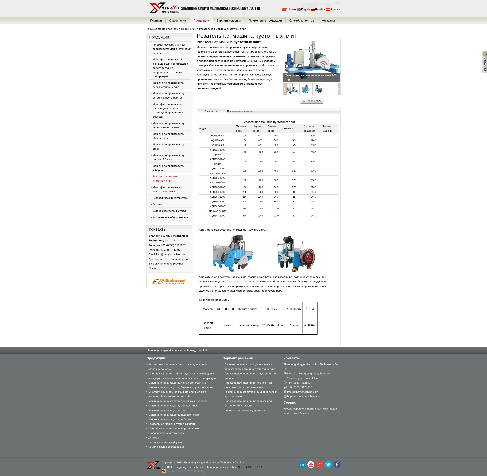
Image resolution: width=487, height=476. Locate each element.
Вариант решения (228, 20)
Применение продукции (265, 20)
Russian (320, 9)
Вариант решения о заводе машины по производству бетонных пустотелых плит (249, 366)
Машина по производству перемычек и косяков (168, 125)
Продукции (201, 20)
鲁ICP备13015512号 (250, 467)
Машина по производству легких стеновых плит (168, 84)
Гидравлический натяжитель (170, 197)
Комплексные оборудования (170, 217)
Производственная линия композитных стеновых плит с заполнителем (248, 385)
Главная (156, 20)
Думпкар (158, 204)
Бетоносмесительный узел (169, 210)
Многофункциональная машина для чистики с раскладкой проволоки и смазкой (168, 110)
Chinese (291, 9)
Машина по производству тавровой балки (168, 157)
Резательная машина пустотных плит (222, 28)
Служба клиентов (301, 20)
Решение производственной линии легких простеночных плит (250, 394)
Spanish (335, 9)
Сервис (289, 402)
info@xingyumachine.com (171, 254)
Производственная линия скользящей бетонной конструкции (248, 403)
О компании (177, 20)
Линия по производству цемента (244, 410)
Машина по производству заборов (168, 167)
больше (305, 413)
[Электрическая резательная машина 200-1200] (311, 60)
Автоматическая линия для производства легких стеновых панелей (172, 48)
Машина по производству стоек (168, 146)
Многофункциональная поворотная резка (167, 189)
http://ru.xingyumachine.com (304, 396)
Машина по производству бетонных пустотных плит (169, 95)
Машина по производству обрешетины (168, 135)
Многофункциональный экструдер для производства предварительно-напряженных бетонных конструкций (170, 68)
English (305, 9)
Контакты (328, 20)
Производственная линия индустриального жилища (251, 376)
